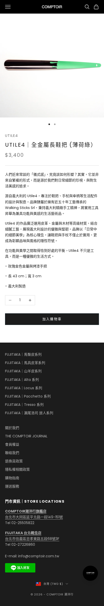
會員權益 (12, 444)
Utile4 (11, 135)
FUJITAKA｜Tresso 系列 (24, 404)
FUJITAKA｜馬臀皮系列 (23, 354)
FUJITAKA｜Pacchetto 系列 (28, 396)
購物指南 (12, 477)
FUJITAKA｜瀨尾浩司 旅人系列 (29, 412)
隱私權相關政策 (17, 469)
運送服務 (12, 486)
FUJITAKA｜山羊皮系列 (23, 371)
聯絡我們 (12, 452)
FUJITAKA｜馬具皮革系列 (25, 362)
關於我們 (12, 427)
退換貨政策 (14, 461)
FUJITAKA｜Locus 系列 (23, 387)
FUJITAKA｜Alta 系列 (22, 379)
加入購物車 (52, 319)
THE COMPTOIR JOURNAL (26, 436)
